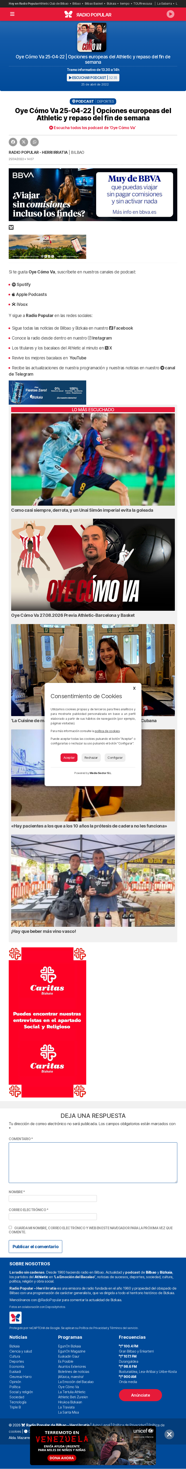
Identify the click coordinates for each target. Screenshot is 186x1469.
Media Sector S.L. (101, 773)
